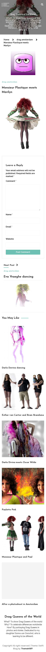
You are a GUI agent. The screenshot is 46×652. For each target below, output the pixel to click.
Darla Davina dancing (13, 368)
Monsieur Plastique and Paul (17, 557)
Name (9, 214)
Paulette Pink (9, 510)
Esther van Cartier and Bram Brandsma (23, 415)
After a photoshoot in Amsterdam (20, 604)
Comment (11, 181)
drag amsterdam (9, 82)
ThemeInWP (27, 648)
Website (10, 239)
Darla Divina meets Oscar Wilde (19, 462)
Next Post (9, 265)
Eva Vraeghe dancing (18, 276)
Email (9, 227)
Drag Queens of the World (23, 14)
